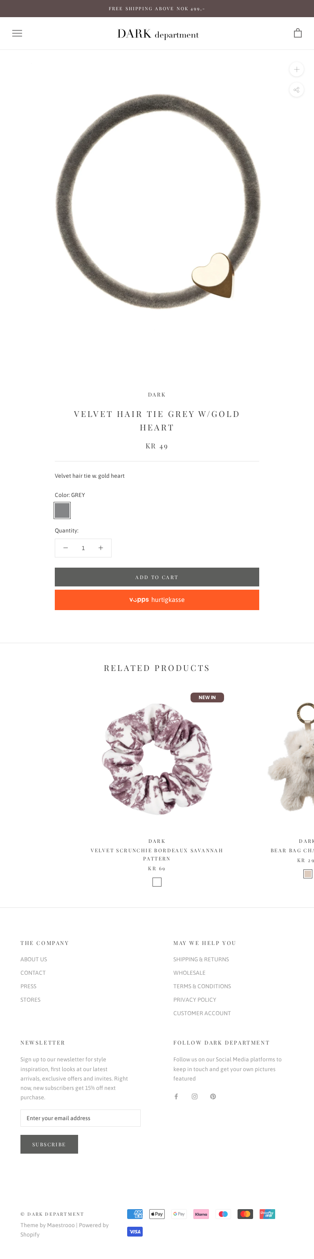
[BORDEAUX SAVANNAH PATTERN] (157, 882)
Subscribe (49, 1144)
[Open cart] (298, 33)
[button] (157, 600)
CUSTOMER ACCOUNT (202, 1013)
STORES (30, 999)
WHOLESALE (189, 972)
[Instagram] (194, 1096)
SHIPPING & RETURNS (201, 959)
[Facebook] (176, 1096)
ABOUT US (33, 959)
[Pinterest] (213, 1096)
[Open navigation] (17, 33)
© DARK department (52, 1214)
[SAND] (308, 874)
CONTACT (33, 972)
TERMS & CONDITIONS (202, 986)
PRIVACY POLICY (194, 999)
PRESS (28, 986)
